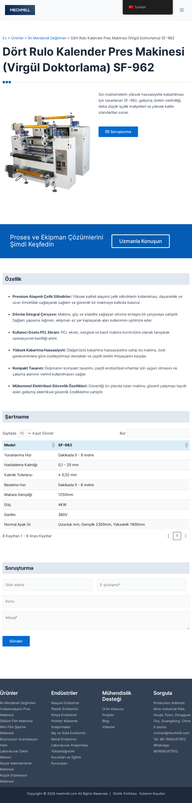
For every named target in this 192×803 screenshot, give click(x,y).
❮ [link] (168, 535)
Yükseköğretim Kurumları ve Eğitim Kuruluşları (66, 757)
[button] (53, 445)
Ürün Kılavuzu (113, 709)
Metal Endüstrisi (63, 739)
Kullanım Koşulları (152, 793)
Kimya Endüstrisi (64, 715)
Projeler (108, 715)
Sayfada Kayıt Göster (28, 433)
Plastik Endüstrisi (64, 709)
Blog (105, 721)
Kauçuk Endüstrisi (65, 703)
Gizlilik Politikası (125, 793)
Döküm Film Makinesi (16, 721)
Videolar (108, 727)
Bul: (123, 433)
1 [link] (177, 535)
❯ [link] (185, 535)
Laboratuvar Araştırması (69, 745)
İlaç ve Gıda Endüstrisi (68, 733)
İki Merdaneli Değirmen (18, 703)
